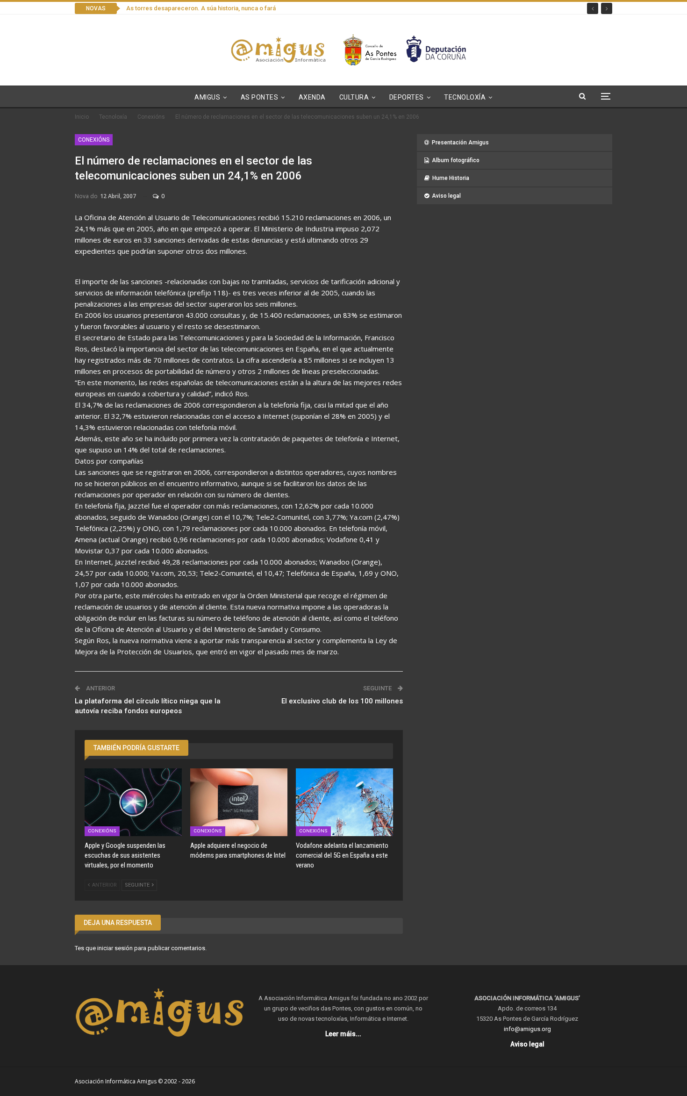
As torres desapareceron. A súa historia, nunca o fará (201, 8)
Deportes (406, 97)
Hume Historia (450, 178)
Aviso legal (446, 196)
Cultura (354, 97)
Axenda (312, 97)
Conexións (93, 139)
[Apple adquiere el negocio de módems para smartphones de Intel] (238, 802)
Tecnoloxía (465, 97)
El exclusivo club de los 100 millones (342, 701)
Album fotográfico (455, 160)
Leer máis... (343, 1034)
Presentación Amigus (460, 142)
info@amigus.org (527, 1028)
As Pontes (260, 97)
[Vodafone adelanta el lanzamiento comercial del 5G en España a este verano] (344, 802)
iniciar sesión (115, 948)
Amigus (207, 97)
